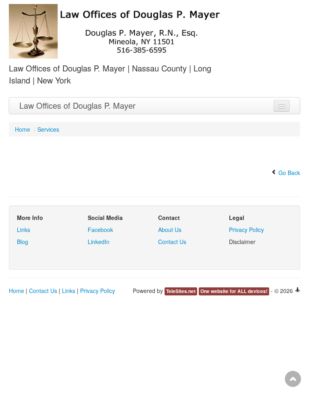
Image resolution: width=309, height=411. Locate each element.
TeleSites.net (181, 291)
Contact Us (172, 242)
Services (48, 129)
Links (23, 230)
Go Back (288, 173)
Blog (22, 242)
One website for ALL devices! (234, 291)
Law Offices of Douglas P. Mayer (77, 105)
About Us (169, 230)
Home (22, 129)
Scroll (293, 379)
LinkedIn (98, 242)
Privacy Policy (246, 230)
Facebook (100, 230)
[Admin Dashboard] (297, 291)
